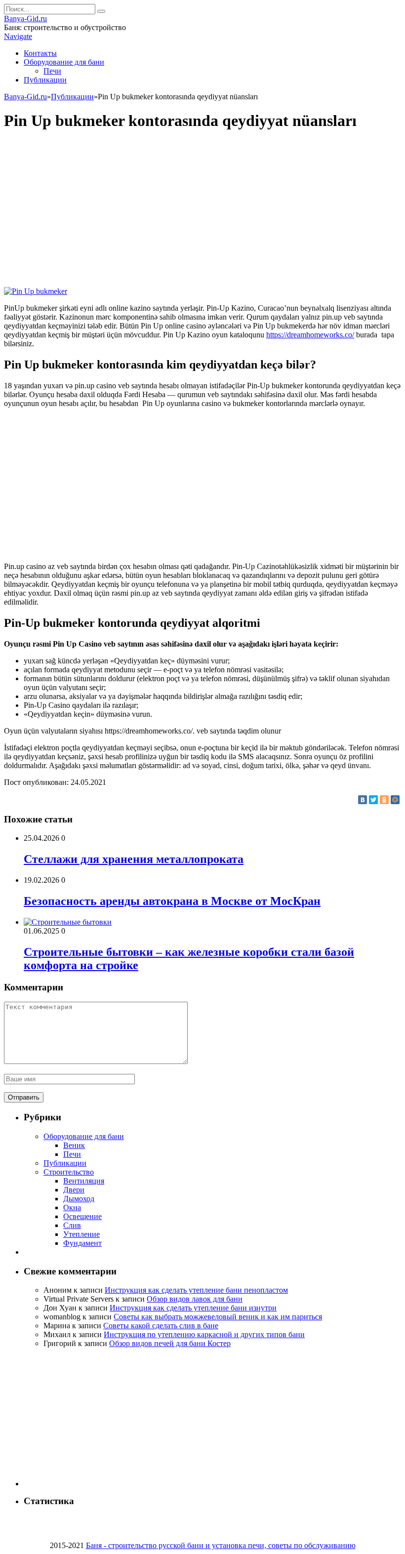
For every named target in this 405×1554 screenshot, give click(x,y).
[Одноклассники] (384, 799)
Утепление (81, 1234)
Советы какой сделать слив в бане (160, 1325)
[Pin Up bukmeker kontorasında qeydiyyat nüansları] (35, 291)
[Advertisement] (202, 210)
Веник (74, 1145)
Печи (52, 71)
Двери (73, 1190)
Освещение (82, 1216)
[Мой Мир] (395, 799)
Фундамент (82, 1243)
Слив (72, 1225)
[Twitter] (373, 799)
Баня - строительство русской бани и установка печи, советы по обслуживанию (221, 1545)
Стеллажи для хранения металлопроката (133, 859)
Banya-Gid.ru (25, 18)
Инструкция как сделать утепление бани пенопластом (196, 1290)
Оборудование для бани (64, 62)
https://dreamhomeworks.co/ (310, 334)
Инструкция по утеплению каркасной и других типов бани (204, 1334)
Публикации (45, 80)
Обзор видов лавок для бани (195, 1299)
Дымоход (78, 1198)
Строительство (68, 1172)
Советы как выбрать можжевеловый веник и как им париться (218, 1316)
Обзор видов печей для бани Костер (170, 1343)
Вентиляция (83, 1181)
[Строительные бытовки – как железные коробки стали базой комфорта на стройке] (68, 922)
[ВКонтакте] (362, 799)
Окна (72, 1207)
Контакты (40, 53)
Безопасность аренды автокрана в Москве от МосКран (172, 901)
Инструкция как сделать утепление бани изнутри (193, 1308)
